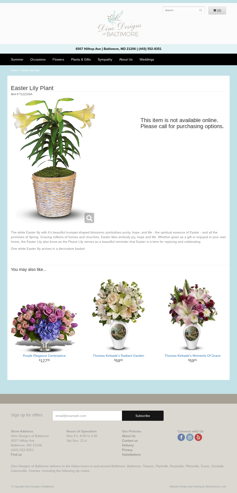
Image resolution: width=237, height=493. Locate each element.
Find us (16, 454)
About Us (128, 436)
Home (14, 70)
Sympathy (105, 59)
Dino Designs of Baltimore (118, 23)
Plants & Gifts (81, 59)
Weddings (147, 59)
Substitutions (131, 454)
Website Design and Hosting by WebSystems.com (198, 486)
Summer (17, 59)
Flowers (58, 59)
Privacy (127, 450)
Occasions (38, 59)
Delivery (128, 445)
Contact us (130, 440)
